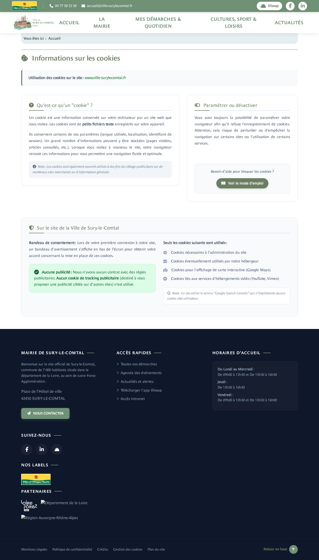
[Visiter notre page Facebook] (290, 6)
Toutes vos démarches (139, 364)
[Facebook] (26, 449)
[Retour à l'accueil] (34, 22)
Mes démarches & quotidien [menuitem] (158, 22)
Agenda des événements (141, 373)
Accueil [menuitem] (69, 22)
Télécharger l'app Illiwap (141, 390)
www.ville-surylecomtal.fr (105, 78)
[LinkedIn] (41, 449)
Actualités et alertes (137, 381)
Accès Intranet (133, 399)
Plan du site (156, 549)
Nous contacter (48, 413)
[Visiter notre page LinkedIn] (302, 6)
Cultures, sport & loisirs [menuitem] (234, 22)
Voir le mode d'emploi (245, 183)
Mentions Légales (34, 549)
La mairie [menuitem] (101, 22)
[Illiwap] (56, 449)
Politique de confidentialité (72, 549)
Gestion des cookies (128, 549)
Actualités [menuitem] (289, 22)
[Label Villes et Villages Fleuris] (24, 6)
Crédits (102, 549)
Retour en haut (275, 549)
